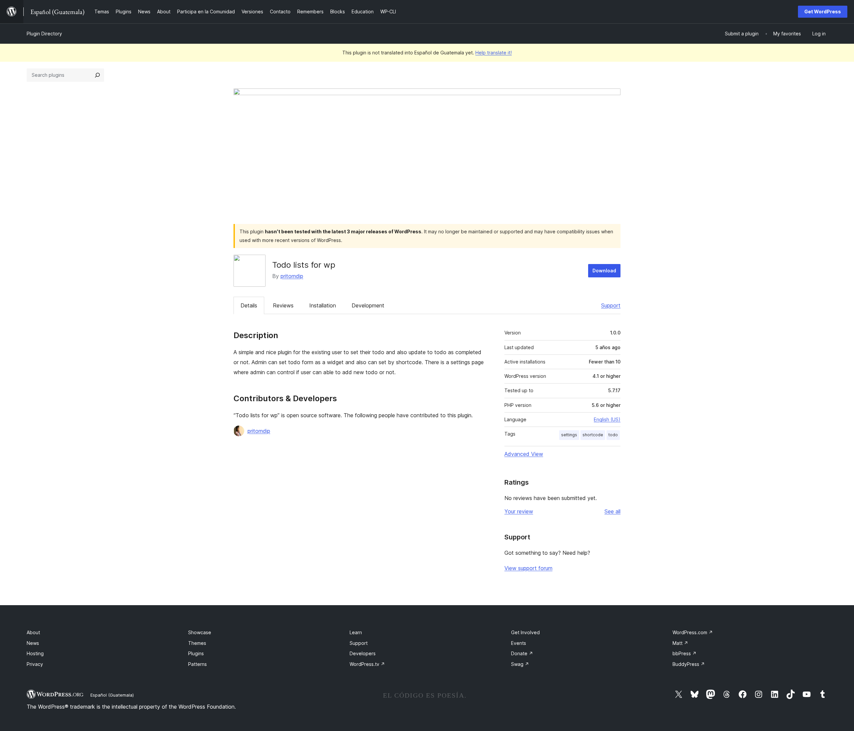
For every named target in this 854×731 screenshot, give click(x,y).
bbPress (685, 653)
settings (569, 434)
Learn (356, 632)
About (33, 632)
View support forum (528, 568)
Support (610, 305)
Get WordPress (822, 11)
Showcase (199, 632)
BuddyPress (689, 664)
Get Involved (525, 632)
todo (613, 434)
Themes (197, 643)
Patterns (197, 664)
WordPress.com (693, 632)
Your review (518, 511)
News (33, 643)
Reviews (283, 305)
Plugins (196, 653)
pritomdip (292, 276)
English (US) (607, 419)
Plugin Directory (44, 33)
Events (518, 643)
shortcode (592, 434)
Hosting (35, 653)
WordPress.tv (367, 664)
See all (612, 511)
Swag (520, 664)
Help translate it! (493, 52)
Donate (522, 653)
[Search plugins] (97, 75)
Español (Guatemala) (112, 695)
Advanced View (523, 454)
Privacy (35, 664)
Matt (680, 643)
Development (368, 305)
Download (604, 270)
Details (249, 305)
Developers (363, 653)
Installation (322, 305)
